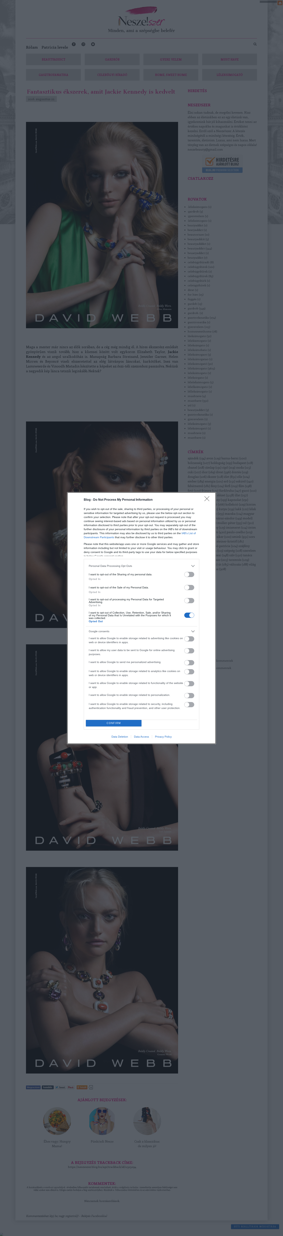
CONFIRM (114, 723)
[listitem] (141, 566)
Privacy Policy (163, 736)
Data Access (141, 736)
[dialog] (141, 618)
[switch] (189, 574)
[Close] (208, 500)
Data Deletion (119, 736)
